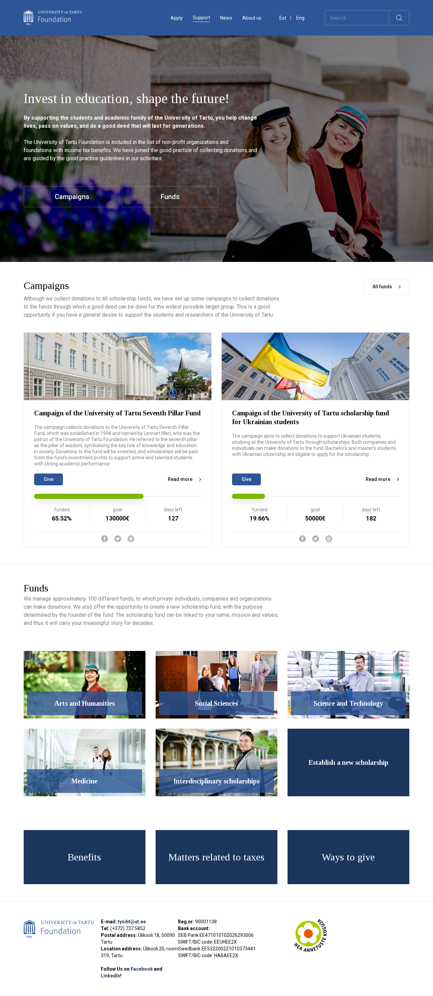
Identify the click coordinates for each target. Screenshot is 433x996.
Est (282, 18)
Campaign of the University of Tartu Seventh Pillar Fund (117, 413)
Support (201, 17)
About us (251, 18)
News (226, 18)
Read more (180, 479)
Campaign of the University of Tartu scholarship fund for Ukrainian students (310, 417)
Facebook (142, 969)
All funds (382, 286)
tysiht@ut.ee (132, 921)
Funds (170, 197)
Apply (176, 18)
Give (48, 479)
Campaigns (72, 197)
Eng (300, 18)
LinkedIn (110, 975)
